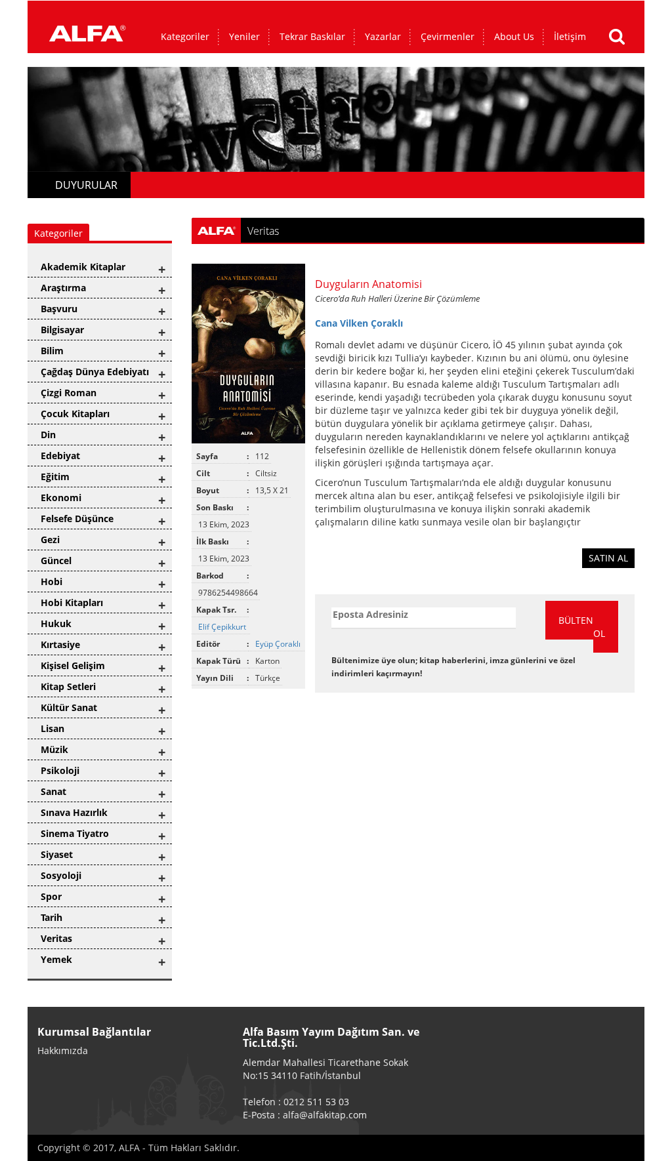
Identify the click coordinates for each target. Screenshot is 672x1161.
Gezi (50, 539)
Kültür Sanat (69, 707)
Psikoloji (60, 770)
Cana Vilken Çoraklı (359, 323)
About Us (514, 36)
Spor (51, 896)
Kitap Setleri (68, 686)
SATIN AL (608, 558)
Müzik (54, 749)
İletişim (570, 36)
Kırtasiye (60, 644)
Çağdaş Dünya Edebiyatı (95, 371)
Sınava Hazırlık (74, 812)
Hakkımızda (62, 1050)
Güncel (56, 560)
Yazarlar (383, 36)
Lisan (52, 728)
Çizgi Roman (68, 392)
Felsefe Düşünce (77, 518)
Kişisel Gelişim (73, 665)
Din (48, 434)
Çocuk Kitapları (75, 413)
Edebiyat (60, 455)
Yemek (56, 959)
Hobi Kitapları (72, 602)
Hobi (51, 581)
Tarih (51, 917)
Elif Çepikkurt (223, 626)
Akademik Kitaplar (83, 266)
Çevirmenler (447, 36)
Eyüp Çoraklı (279, 643)
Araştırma (63, 287)
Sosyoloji (61, 875)
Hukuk (56, 623)
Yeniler (244, 36)
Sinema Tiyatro (75, 833)
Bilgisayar (62, 329)
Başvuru (59, 308)
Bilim (52, 350)
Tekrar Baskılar (312, 36)
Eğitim (55, 476)
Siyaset (57, 854)
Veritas (56, 938)
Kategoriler (185, 36)
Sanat (53, 791)
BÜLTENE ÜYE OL (588, 627)
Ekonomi (61, 497)
